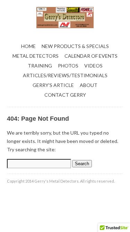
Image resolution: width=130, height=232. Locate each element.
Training (40, 66)
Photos (68, 66)
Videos (93, 66)
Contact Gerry (65, 95)
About (88, 85)
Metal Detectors (35, 56)
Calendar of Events (91, 56)
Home (28, 46)
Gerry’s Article (53, 85)
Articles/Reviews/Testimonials (65, 75)
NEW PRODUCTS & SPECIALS (75, 46)
